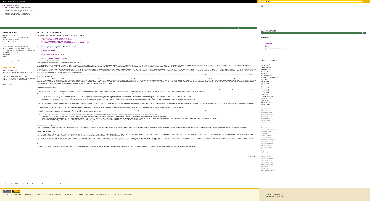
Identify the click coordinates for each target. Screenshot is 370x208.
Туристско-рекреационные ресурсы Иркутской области (55, 183)
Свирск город (265, 89)
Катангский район (266, 131)
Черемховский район (267, 164)
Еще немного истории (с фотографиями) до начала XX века (19, 50)
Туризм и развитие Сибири (10, 70)
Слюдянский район (266, 151)
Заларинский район (266, 124)
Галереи (253, 28)
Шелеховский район (266, 168)
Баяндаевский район (267, 114)
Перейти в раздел (7, 84)
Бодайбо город (265, 71)
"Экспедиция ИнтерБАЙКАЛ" (274, 194)
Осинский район (265, 149)
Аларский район (265, 108)
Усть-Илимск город (266, 98)
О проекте (22, 1)
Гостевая (15, 1)
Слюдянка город (265, 90)
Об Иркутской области (203, 28)
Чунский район (265, 166)
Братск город (265, 73)
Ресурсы (5, 56)
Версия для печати (252, 156)
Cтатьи (233, 28)
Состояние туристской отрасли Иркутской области (55, 38)
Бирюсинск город (266, 69)
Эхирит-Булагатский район (268, 170)
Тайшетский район (266, 153)
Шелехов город (265, 104)
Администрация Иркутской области (12, 61)
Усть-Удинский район (267, 162)
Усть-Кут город (265, 100)
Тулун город (264, 94)
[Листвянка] (268, 43)
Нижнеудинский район (267, 143)
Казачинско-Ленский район (268, 129)
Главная (5, 1)
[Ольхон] (267, 46)
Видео (239, 28)
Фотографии (246, 28)
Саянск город (265, 87)
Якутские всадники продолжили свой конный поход (17, 82)
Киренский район (266, 135)
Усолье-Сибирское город (268, 96)
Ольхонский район (266, 147)
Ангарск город (265, 65)
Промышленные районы (9, 54)
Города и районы (217, 28)
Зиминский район (266, 126)
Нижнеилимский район (267, 141)
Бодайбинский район (267, 116)
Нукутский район (266, 145)
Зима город (264, 79)
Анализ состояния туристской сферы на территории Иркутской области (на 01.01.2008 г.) (65, 42)
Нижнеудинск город (266, 85)
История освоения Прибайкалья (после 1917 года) (16, 48)
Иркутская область (9, 183)
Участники (227, 28)
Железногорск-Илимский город (270, 77)
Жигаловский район (266, 122)
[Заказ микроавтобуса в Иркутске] (274, 48)
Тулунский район (266, 155)
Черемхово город (266, 102)
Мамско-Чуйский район (267, 139)
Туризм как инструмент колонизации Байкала (15, 76)
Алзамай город (265, 64)
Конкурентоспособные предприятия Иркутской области (18, 63)
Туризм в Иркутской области (11, 42)
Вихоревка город (266, 75)
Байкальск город (266, 67)
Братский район (265, 120)
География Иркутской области (11, 39)
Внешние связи (7, 59)
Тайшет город (265, 92)
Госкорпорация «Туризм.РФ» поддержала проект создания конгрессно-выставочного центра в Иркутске (19, 79)
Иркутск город (265, 81)
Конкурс (263, 30)
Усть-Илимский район (267, 158)
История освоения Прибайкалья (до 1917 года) (15, 46)
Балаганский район (266, 112)
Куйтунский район (266, 137)
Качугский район (265, 133)
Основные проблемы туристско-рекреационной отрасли (56, 39)
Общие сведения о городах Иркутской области (15, 37)
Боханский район (266, 118)
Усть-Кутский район (266, 160)
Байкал (4, 44)
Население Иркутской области (11, 52)
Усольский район (266, 156)
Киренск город (265, 83)
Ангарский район (266, 110)
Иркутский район (266, 128)
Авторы (10, 1)
